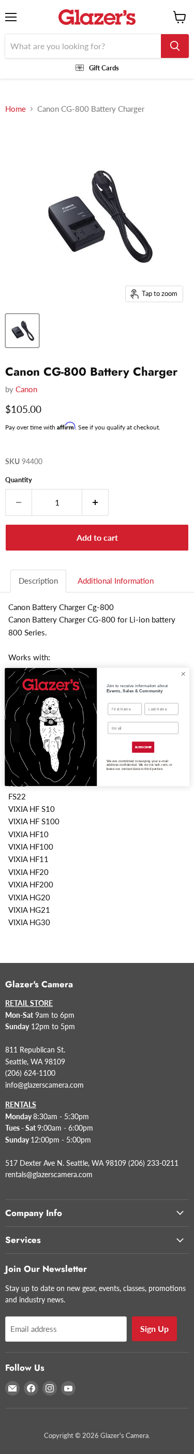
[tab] (38, 581)
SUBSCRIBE (143, 747)
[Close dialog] (183, 674)
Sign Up (154, 1328)
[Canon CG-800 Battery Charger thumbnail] (22, 330)
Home (15, 109)
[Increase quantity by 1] (95, 502)
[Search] (175, 46)
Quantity (18, 480)
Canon (26, 389)
